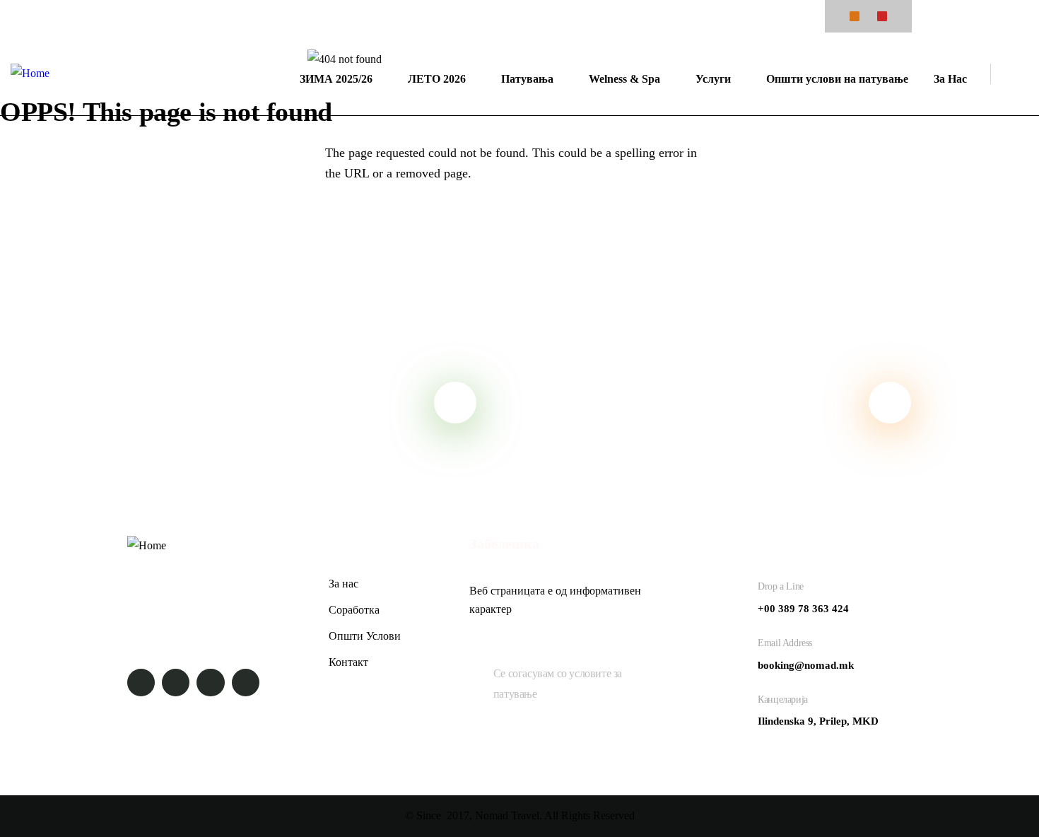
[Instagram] (882, 16)
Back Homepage (81, 226)
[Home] (30, 74)
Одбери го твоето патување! (676, 402)
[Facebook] (854, 16)
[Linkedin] (245, 682)
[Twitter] (141, 682)
